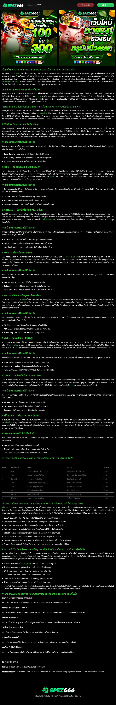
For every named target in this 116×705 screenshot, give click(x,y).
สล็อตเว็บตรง (32, 5)
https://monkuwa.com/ (10, 82)
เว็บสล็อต (43, 113)
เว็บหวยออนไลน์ (25, 564)
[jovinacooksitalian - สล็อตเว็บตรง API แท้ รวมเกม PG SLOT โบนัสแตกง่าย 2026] (13, 5)
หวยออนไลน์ (70, 257)
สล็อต (38, 96)
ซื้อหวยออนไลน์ (12, 345)
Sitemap (40, 5)
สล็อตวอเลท (6, 507)
